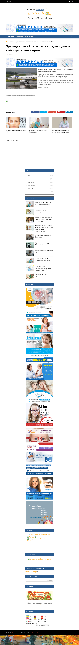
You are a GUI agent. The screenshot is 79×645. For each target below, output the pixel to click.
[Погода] (31, 537)
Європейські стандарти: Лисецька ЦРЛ (43, 244)
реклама (19, 36)
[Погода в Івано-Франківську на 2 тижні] (39, 539)
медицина (31, 185)
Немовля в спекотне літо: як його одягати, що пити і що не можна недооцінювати (44, 228)
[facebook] (69, 1)
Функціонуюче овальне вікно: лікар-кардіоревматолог (43, 237)
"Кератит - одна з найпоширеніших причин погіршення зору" (43, 268)
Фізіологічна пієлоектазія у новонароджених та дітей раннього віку (44, 219)
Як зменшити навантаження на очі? (16, 131)
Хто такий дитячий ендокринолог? (41, 275)
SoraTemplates (16, 632)
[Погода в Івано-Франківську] (39, 534)
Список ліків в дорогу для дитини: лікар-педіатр (43, 203)
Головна (10, 36)
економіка (31, 179)
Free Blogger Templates (36, 632)
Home (7, 41)
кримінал (31, 182)
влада (30, 175)
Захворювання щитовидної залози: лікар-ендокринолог (60, 131)
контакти (8, 1)
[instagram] (72, 1)
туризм (30, 192)
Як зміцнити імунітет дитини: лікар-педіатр (38, 131)
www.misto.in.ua (39, 605)
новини (12, 41)
